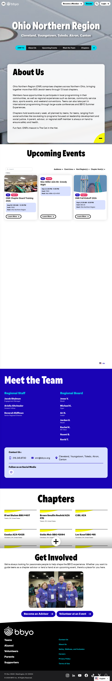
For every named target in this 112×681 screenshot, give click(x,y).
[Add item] (94, 47)
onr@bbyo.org (42, 458)
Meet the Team (69, 48)
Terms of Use (64, 663)
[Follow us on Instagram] (11, 472)
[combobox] (102, 678)
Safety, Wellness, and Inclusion (72, 649)
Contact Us (63, 639)
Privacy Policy (64, 659)
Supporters (11, 662)
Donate (89, 4)
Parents (9, 656)
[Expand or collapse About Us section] (99, 138)
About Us (32, 48)
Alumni (9, 645)
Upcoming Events (49, 48)
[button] (3, 4)
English (102, 679)
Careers (62, 654)
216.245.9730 (19, 458)
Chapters (85, 48)
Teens (8, 639)
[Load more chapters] (56, 541)
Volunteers (11, 651)
